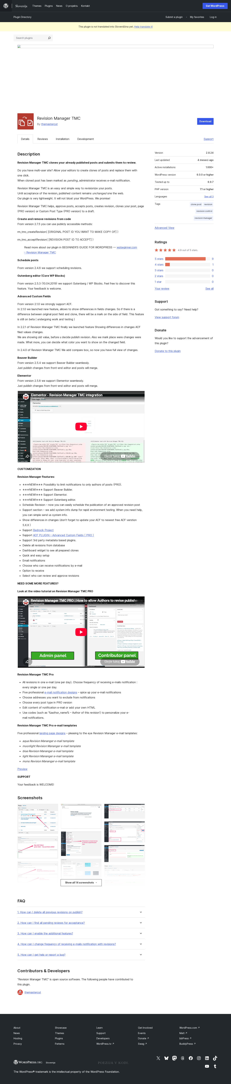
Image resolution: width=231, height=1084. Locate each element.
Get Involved (145, 1027)
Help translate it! (143, 26)
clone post (196, 204)
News (17, 1033)
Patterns (59, 1043)
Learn (99, 1027)
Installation (62, 139)
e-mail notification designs (60, 692)
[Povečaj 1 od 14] (53, 808)
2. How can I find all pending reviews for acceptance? (51, 922)
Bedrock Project (43, 530)
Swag (142, 1043)
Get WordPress (215, 5)
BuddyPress (187, 1043)
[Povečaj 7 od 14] (97, 863)
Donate (143, 1038)
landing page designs (52, 733)
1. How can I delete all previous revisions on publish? (50, 912)
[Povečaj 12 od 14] (140, 849)
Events (142, 1033)
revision (208, 204)
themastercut (49, 124)
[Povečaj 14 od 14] (140, 884)
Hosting (18, 1038)
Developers (103, 1038)
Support (209, 139)
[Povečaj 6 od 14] (97, 836)
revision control (204, 211)
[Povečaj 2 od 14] (53, 841)
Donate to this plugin (168, 351)
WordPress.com (189, 1027)
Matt (183, 1033)
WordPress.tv (105, 1043)
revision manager (203, 218)
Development (85, 139)
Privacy (18, 1043)
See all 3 (209, 196)
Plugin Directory (22, 17)
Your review (162, 288)
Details (25, 139)
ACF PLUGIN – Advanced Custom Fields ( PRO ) (63, 535)
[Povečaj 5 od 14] (97, 808)
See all (209, 288)
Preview (22, 769)
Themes (59, 1033)
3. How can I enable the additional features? (45, 933)
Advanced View (164, 227)
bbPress (185, 1038)
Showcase (61, 1027)
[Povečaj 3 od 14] (53, 866)
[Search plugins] (49, 38)
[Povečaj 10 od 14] (140, 808)
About (17, 1027)
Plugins (59, 1038)
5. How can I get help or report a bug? (41, 954)
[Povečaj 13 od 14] (140, 869)
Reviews (42, 139)
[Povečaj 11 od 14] (140, 826)
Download (205, 121)
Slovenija (50, 1062)
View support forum (167, 317)
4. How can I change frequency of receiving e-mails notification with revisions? (66, 944)
